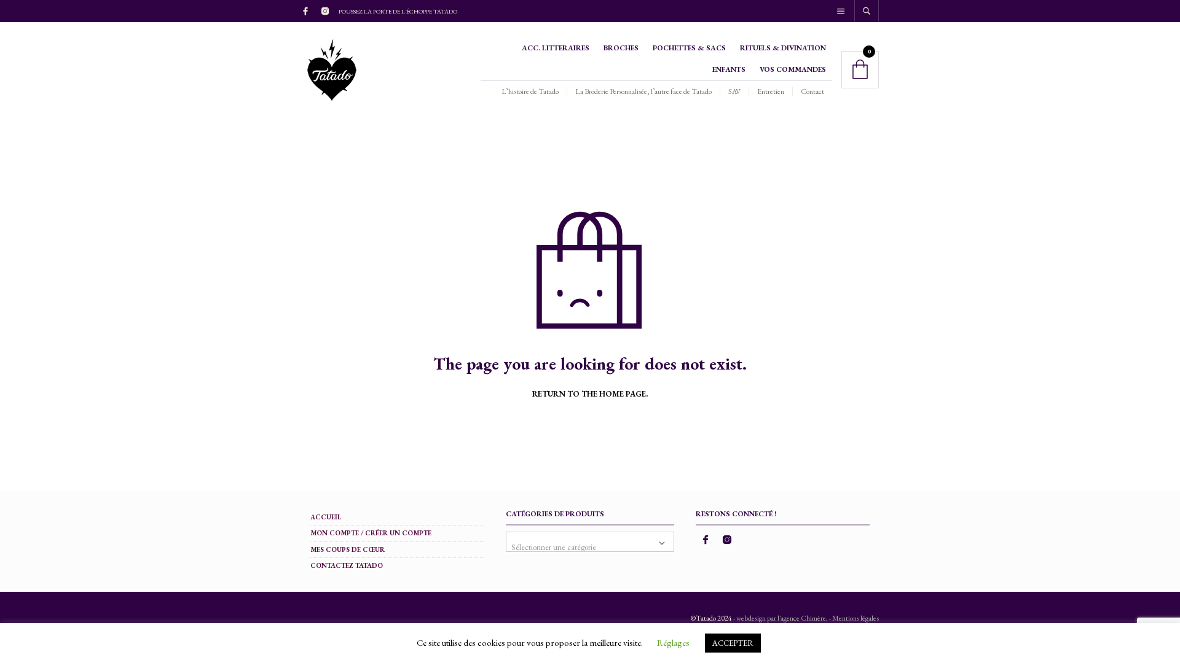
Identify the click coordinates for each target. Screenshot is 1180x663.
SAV (734, 91)
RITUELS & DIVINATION (783, 48)
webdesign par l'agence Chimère (781, 618)
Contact (812, 91)
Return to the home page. (590, 394)
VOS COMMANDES (793, 69)
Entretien (770, 91)
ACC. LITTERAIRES (555, 48)
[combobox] (590, 542)
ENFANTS (728, 69)
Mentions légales (855, 618)
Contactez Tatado (346, 565)
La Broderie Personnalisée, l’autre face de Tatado (643, 91)
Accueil (325, 517)
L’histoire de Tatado (530, 91)
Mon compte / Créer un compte (370, 533)
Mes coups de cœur (347, 549)
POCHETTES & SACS (689, 48)
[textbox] (590, 542)
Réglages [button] (673, 642)
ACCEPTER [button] (732, 643)
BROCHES (621, 48)
